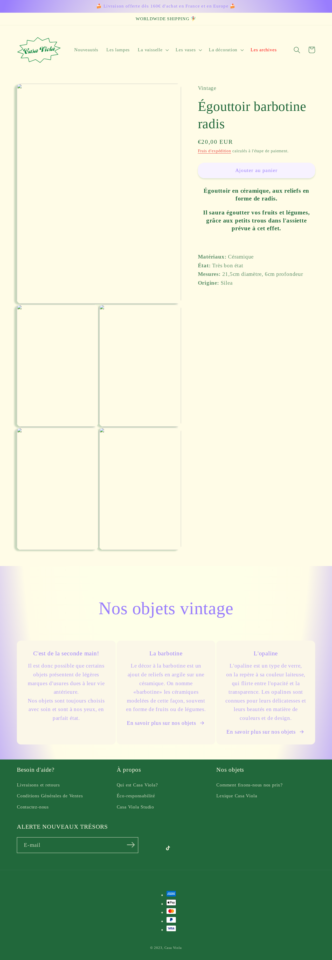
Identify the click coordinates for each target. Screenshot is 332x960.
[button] (153, 50)
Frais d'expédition (214, 151)
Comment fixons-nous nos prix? (249, 784)
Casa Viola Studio (135, 806)
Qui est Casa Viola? (137, 784)
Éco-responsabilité (136, 795)
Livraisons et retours (38, 784)
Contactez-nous (33, 806)
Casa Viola (173, 948)
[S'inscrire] (130, 844)
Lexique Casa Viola (236, 795)
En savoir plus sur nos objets (161, 723)
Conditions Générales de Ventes (50, 795)
